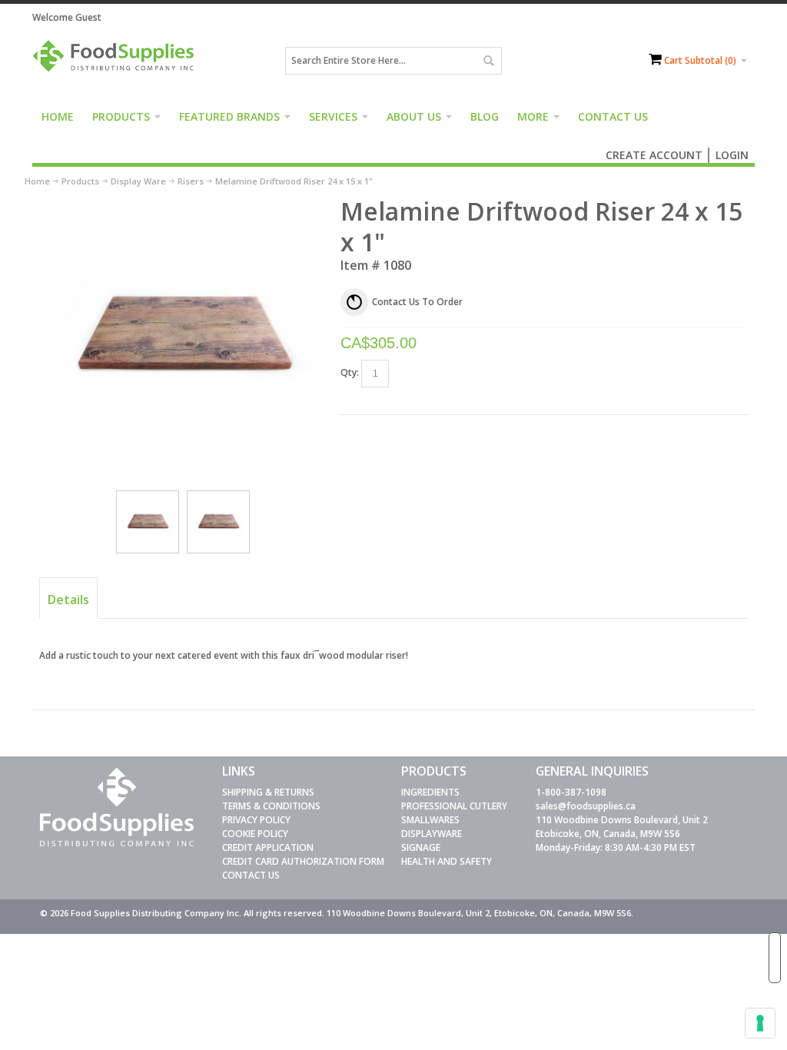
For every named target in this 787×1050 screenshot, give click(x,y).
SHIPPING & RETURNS (268, 792)
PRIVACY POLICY (256, 819)
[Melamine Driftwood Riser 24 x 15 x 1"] (183, 202)
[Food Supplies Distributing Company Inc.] (116, 61)
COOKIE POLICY (255, 833)
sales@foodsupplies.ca (586, 805)
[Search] (488, 61)
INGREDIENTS (430, 792)
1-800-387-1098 (571, 792)
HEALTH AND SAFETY (446, 861)
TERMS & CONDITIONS (271, 805)
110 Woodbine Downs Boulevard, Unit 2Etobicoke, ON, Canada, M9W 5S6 (622, 826)
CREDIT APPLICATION (268, 847)
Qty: (349, 372)
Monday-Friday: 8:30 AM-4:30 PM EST (616, 847)
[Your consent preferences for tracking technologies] (760, 1023)
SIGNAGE (420, 847)
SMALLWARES (430, 819)
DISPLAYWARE (431, 833)
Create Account (654, 155)
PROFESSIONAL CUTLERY (454, 805)
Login (732, 155)
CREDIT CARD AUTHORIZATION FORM (303, 861)
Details (68, 599)
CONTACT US (251, 875)
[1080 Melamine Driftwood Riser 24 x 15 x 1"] (147, 522)
